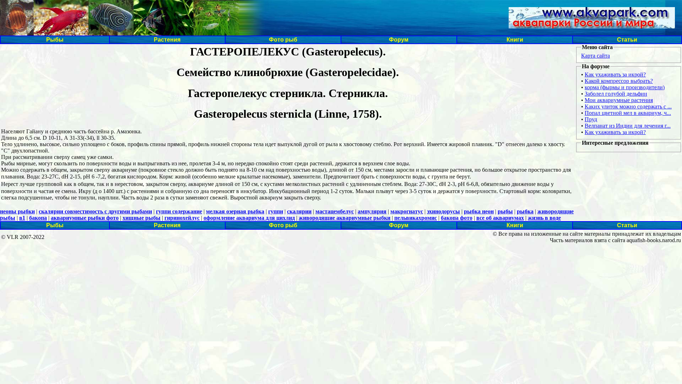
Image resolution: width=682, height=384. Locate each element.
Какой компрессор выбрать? (619, 81)
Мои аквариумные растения (619, 100)
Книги (515, 40)
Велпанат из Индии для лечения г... (628, 126)
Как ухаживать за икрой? (615, 74)
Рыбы (55, 40)
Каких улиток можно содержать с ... (628, 106)
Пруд (591, 119)
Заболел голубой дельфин (616, 94)
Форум (398, 40)
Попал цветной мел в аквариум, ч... (628, 113)
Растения (167, 40)
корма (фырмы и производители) (625, 87)
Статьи (627, 40)
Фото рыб (283, 40)
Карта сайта (595, 56)
